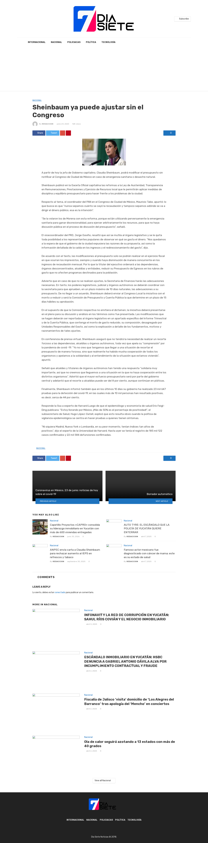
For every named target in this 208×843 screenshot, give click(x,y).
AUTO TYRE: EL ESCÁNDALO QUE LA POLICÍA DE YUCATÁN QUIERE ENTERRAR (146, 528)
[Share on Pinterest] (68, 133)
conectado (60, 592)
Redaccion (47, 124)
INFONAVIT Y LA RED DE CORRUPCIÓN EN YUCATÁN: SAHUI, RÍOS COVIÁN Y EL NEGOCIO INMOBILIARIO (126, 617)
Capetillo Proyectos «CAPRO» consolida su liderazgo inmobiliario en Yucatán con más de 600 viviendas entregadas (75, 528)
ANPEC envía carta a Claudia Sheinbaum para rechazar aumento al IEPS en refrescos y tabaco (75, 553)
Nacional (56, 42)
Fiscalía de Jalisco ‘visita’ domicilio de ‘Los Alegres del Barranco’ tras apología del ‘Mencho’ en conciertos (129, 702)
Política (91, 42)
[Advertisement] (104, 69)
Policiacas (74, 42)
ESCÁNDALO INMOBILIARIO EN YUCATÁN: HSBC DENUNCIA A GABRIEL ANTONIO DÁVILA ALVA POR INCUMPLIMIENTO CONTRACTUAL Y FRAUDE (125, 661)
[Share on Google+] (62, 133)
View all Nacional (103, 780)
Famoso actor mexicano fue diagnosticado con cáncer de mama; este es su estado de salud (149, 553)
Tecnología (108, 42)
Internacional (37, 42)
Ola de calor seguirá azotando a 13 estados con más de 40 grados (129, 744)
